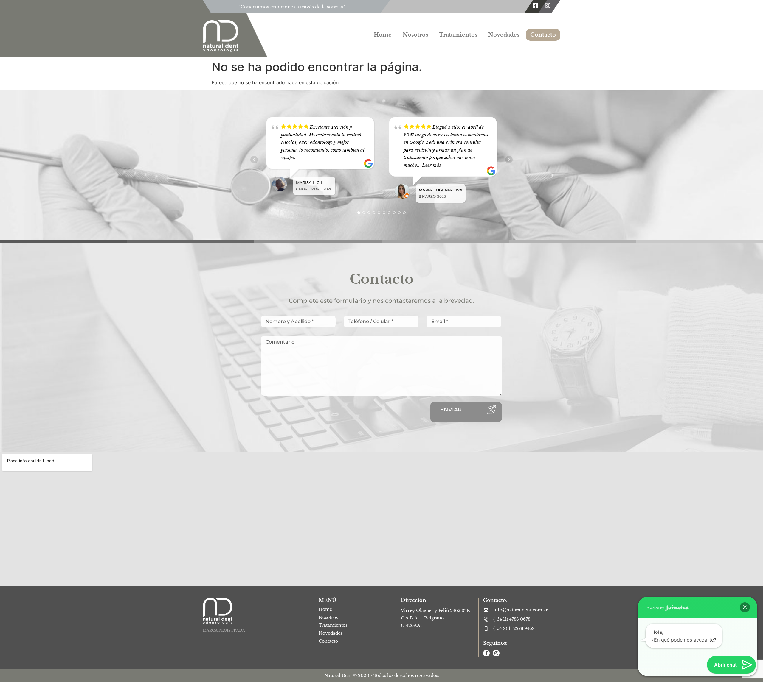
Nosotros (415, 35)
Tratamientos (458, 35)
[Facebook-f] (486, 653)
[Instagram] (548, 6)
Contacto (543, 35)
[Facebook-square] (535, 6)
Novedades (503, 35)
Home (383, 35)
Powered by (655, 608)
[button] (745, 607)
